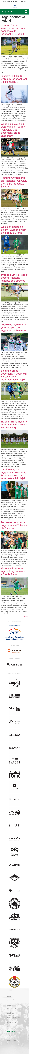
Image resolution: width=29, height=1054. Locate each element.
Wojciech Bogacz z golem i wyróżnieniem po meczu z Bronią (13, 229)
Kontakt (9, 1045)
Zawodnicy (11, 1015)
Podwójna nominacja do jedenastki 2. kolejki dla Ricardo (14, 525)
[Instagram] (3, 12)
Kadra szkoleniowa (13, 1017)
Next (26, 616)
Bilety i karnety (12, 1033)
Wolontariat (11, 1035)
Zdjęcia (9, 1024)
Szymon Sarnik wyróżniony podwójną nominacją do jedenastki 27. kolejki (13, 29)
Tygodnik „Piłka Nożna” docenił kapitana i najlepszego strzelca (14, 277)
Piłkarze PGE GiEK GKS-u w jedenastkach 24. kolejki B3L (14, 79)
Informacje (11, 999)
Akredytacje (11, 1043)
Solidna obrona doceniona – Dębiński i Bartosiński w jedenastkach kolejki (14, 375)
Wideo (9, 1026)
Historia (10, 1001)
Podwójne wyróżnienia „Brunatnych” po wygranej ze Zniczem (14, 327)
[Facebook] (5, 12)
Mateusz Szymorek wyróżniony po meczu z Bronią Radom (13, 571)
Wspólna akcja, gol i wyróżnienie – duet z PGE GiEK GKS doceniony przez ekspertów (13, 129)
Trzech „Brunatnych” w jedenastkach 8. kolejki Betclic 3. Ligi (14, 424)
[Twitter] (8, 12)
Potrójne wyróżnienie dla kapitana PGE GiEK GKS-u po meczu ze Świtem (14, 182)
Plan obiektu (11, 1008)
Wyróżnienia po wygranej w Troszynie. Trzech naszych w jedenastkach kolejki (14, 474)
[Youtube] (11, 12)
